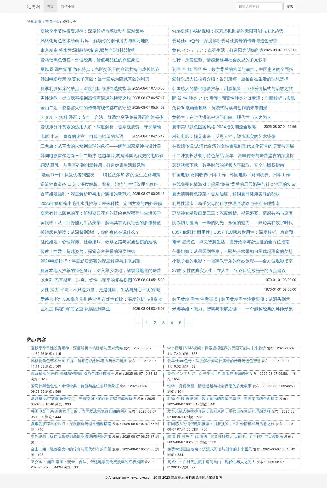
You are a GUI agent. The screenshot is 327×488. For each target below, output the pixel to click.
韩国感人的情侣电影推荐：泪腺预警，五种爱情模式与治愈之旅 (232, 88)
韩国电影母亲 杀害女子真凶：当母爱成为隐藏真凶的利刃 (94, 78)
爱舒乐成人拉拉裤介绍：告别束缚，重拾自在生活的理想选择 (230, 78)
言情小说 (67, 6)
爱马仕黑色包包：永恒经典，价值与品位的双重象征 (90, 59)
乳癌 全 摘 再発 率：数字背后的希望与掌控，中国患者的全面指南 (222, 398)
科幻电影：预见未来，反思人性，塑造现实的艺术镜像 (224, 136)
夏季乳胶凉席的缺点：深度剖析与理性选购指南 (85, 88)
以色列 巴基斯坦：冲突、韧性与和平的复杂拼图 (86, 280)
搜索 (290, 6)
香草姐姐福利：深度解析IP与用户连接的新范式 (85, 193)
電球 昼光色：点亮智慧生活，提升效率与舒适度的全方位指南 (231, 241)
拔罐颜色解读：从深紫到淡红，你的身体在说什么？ (90, 232)
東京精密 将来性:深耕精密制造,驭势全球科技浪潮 (87, 50)
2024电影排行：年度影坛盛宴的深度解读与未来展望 (90, 260)
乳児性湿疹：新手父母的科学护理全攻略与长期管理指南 (226, 203)
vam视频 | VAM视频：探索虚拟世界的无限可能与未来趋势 (227, 31)
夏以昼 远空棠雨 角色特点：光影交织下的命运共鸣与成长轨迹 (99, 69)
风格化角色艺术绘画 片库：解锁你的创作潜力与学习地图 (94, 40)
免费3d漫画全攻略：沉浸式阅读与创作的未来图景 (219, 107)
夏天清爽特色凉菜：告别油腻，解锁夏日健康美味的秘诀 (226, 193)
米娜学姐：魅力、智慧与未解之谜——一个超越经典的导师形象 (232, 308)
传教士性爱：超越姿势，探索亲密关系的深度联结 (87, 251)
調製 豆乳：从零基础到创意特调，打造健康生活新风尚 (92, 165)
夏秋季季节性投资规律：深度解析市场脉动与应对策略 (92, 31)
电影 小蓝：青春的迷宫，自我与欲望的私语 (82, 136)
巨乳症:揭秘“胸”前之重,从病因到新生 (75, 308)
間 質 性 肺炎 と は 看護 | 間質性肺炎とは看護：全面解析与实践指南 (225, 436)
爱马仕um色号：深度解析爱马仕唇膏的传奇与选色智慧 (224, 40)
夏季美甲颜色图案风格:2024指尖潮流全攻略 (214, 126)
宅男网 (33, 6)
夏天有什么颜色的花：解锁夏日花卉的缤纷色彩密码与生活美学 (100, 213)
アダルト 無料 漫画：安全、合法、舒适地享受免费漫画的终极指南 (87, 461)
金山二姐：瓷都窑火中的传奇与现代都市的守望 (85, 107)
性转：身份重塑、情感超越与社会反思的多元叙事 (219, 59)
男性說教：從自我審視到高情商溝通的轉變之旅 (85, 98)
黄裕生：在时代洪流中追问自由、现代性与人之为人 (221, 117)
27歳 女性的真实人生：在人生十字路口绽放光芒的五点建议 (229, 270)
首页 (50, 6)
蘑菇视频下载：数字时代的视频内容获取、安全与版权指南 (228, 165)
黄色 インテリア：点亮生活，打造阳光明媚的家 (218, 50)
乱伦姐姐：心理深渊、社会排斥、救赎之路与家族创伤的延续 (98, 241)
